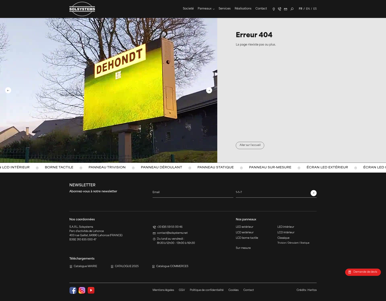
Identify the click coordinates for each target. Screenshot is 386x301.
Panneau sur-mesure (195, 167)
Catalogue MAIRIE (85, 266)
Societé (188, 8)
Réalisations (243, 8)
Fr (300, 9)
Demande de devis (365, 272)
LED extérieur (244, 227)
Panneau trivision (32, 167)
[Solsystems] (82, 9)
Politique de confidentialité (207, 290)
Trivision (281, 243)
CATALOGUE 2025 (127, 266)
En (308, 9)
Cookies (233, 290)
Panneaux (205, 8)
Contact (261, 8)
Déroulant (293, 243)
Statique (304, 243)
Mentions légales (163, 290)
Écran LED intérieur (308, 167)
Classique (283, 238)
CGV (182, 290)
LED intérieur (285, 227)
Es (315, 9)
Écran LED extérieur (252, 167)
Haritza (312, 290)
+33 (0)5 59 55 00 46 (169, 227)
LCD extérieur (245, 232)
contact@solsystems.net (285, 9)
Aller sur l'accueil (250, 145)
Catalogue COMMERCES (172, 266)
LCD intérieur (285, 232)
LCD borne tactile (247, 238)
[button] (8, 90)
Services (225, 8)
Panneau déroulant (86, 167)
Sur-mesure (243, 248)
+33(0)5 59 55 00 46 (279, 9)
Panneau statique (141, 167)
